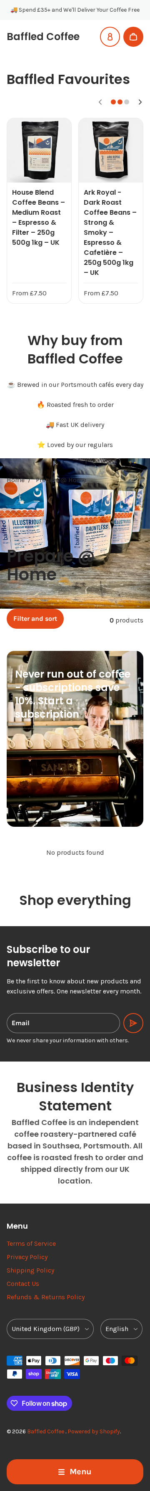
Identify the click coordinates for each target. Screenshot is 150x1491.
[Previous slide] (100, 102)
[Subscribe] (133, 1023)
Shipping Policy (30, 1270)
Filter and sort (35, 618)
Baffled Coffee (46, 1431)
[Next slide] (140, 102)
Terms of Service (31, 1243)
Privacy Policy (27, 1257)
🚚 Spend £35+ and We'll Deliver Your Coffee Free (75, 9)
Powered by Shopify (94, 1431)
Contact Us (23, 1284)
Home (16, 480)
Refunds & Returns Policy (46, 1297)
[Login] (110, 37)
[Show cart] (133, 37)
